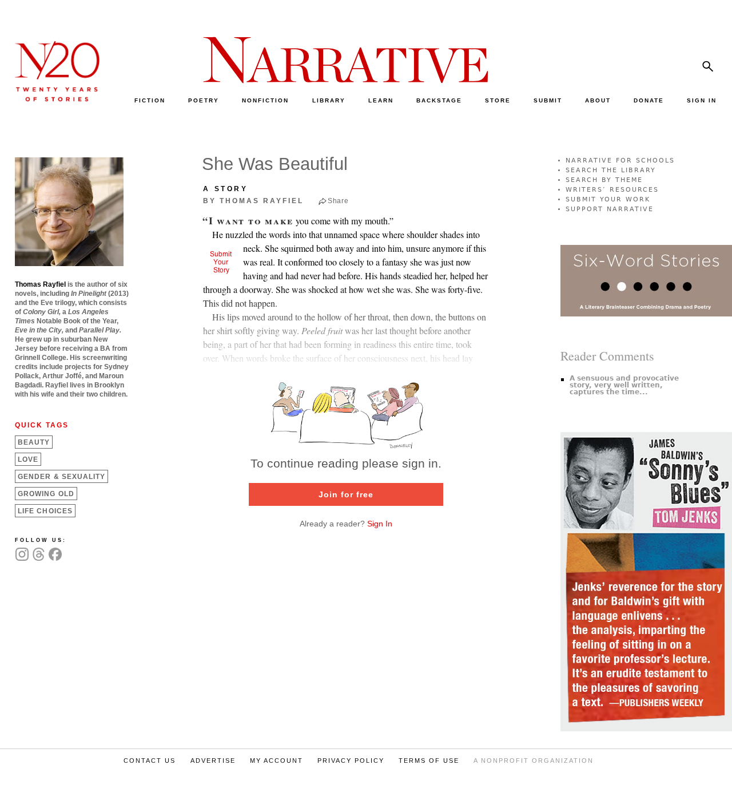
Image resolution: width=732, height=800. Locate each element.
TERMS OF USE (429, 760)
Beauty (34, 442)
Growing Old (46, 494)
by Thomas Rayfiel (253, 201)
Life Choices (45, 511)
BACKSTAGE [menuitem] (439, 100)
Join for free (346, 494)
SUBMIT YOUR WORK (608, 199)
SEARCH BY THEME (604, 180)
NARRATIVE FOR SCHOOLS (620, 160)
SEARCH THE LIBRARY (611, 170)
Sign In (379, 523)
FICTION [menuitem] (149, 100)
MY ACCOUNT (276, 760)
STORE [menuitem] (498, 100)
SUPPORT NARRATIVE (610, 209)
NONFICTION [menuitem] (265, 100)
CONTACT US (150, 760)
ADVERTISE (213, 760)
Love (28, 460)
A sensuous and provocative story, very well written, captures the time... (624, 385)
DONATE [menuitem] (649, 100)
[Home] (51, 99)
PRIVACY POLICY (350, 760)
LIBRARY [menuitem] (328, 100)
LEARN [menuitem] (380, 100)
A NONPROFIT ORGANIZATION (534, 760)
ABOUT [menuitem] (598, 100)
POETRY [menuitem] (203, 100)
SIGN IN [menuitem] (702, 100)
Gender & (61, 477)
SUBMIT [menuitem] (548, 100)
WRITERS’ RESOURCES (612, 189)
